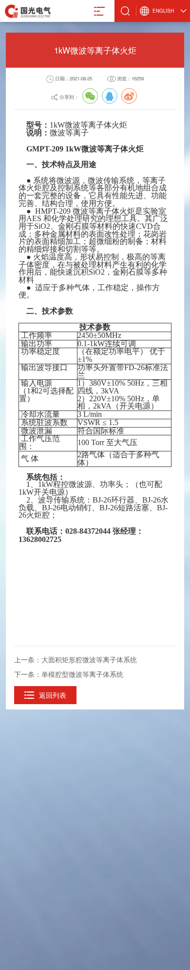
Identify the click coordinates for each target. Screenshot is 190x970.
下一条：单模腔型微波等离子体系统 (68, 674)
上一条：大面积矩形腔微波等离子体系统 (75, 659)
